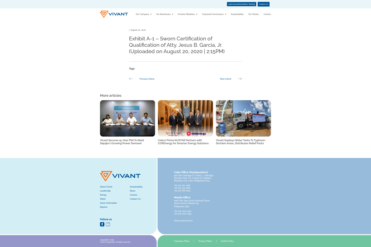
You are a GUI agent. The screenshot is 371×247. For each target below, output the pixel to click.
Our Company (142, 14)
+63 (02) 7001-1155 (182, 214)
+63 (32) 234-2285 (182, 188)
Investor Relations (186, 14)
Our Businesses (163, 14)
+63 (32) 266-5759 (182, 190)
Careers (267, 14)
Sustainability (237, 14)
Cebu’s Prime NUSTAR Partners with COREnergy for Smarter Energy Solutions (183, 142)
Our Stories (253, 14)
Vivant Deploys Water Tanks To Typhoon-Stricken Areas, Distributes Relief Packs (241, 142)
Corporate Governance (213, 14)
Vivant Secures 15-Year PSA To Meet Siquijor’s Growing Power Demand (122, 142)
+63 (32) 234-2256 (182, 185)
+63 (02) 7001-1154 (182, 211)
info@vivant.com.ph (183, 220)
